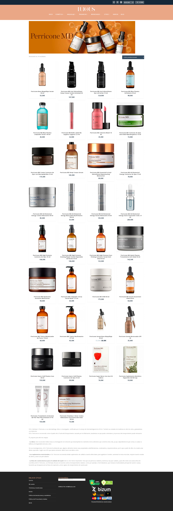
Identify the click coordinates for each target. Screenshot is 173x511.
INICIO (51, 14)
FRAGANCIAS (83, 14)
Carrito (31, 480)
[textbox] (71, 479)
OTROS (106, 14)
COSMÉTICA (59, 14)
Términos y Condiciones (36, 488)
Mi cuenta (32, 484)
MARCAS (115, 14)
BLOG (122, 14)
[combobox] (71, 480)
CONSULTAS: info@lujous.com (66, 486)
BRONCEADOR (95, 14)
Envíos (30, 491)
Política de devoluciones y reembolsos (40, 495)
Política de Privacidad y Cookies (38, 499)
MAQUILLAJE (71, 14)
